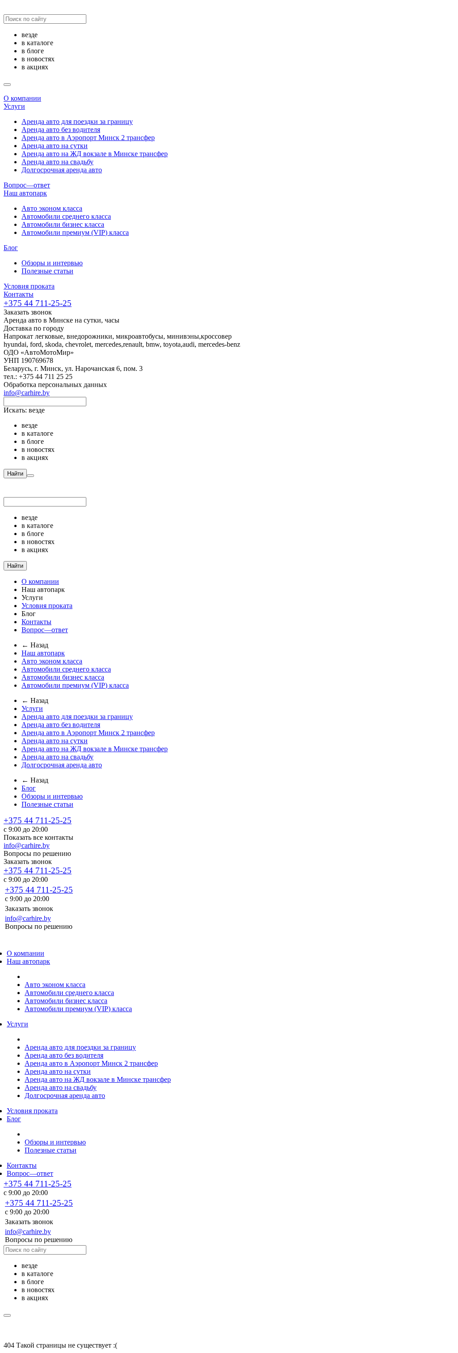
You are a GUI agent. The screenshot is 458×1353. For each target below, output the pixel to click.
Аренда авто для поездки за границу (77, 121)
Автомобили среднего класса (66, 216)
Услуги (14, 106)
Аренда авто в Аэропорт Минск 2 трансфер (88, 137)
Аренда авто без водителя (60, 129)
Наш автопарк (25, 193)
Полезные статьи (47, 271)
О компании (22, 98)
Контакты (19, 294)
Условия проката (29, 286)
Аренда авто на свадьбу (57, 162)
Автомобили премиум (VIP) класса (75, 232)
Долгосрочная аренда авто (61, 170)
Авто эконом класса (51, 208)
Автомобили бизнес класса (62, 224)
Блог (11, 247)
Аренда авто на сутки (54, 145)
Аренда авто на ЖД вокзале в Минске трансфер (94, 153)
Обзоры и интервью (52, 263)
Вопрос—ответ (27, 185)
